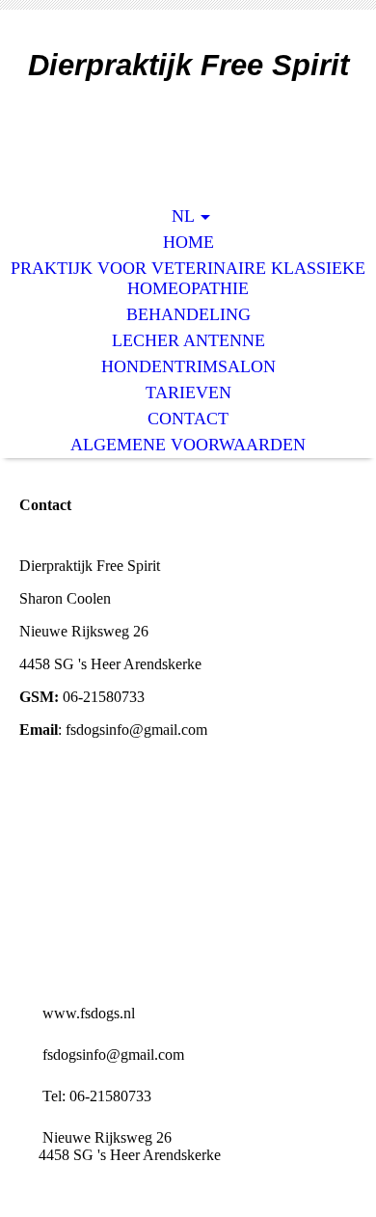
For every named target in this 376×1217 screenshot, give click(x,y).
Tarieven (188, 392)
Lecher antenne (188, 340)
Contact (188, 418)
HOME (188, 242)
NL (183, 216)
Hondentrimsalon (188, 366)
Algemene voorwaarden (188, 444)
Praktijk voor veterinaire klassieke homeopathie (188, 278)
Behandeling (188, 314)
